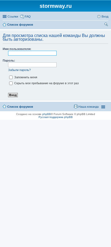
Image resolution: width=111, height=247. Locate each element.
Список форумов (20, 106)
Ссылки (13, 16)
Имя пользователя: (17, 48)
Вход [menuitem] (105, 16)
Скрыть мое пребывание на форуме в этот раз (46, 83)
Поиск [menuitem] (106, 25)
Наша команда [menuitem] (88, 106)
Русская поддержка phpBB (56, 117)
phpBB (46, 114)
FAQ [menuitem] (28, 16)
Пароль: (9, 60)
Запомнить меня (25, 77)
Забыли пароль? (19, 70)
